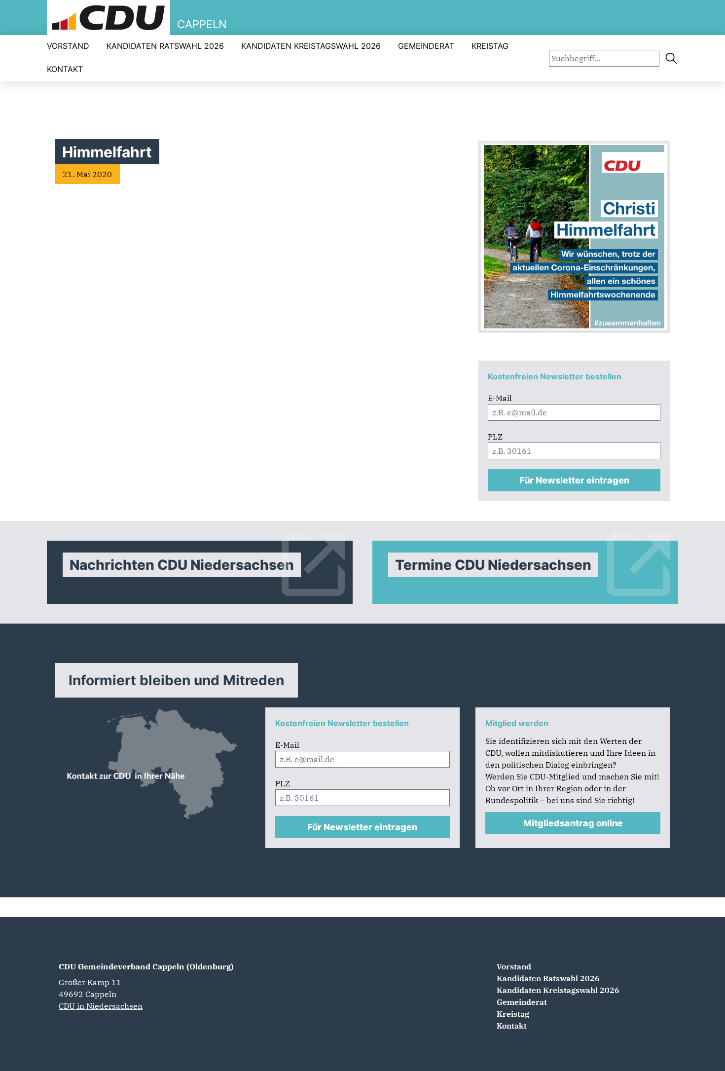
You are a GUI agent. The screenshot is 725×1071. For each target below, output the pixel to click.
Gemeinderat (426, 46)
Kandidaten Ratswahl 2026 (165, 46)
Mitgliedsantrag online (573, 823)
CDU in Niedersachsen (101, 1006)
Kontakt (65, 69)
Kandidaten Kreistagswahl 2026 (311, 46)
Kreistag (489, 46)
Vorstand (68, 46)
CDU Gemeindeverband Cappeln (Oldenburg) (146, 966)
